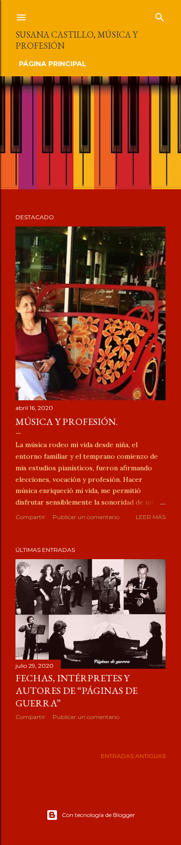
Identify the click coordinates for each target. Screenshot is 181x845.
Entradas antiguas (133, 756)
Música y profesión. (66, 421)
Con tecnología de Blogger (98, 814)
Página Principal (52, 63)
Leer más (151, 517)
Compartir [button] (30, 517)
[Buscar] (160, 15)
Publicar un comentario (86, 517)
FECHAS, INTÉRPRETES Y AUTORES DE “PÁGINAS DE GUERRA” (76, 690)
